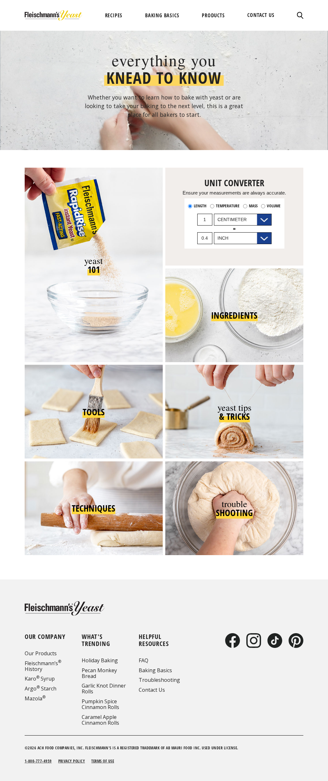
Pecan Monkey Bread (99, 673)
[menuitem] (114, 15)
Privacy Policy (71, 761)
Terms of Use (102, 761)
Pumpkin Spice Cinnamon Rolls (100, 704)
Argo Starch (40, 688)
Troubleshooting (159, 679)
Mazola (35, 698)
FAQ (143, 660)
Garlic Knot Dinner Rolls (104, 688)
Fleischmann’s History (43, 666)
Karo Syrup (40, 678)
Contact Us (152, 689)
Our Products (41, 653)
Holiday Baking (100, 660)
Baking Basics (155, 670)
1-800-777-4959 (38, 761)
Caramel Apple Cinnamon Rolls (100, 719)
